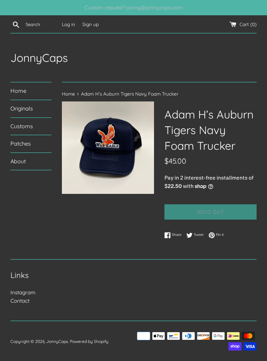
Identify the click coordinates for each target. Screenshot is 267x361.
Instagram (22, 292)
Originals (21, 108)
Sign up (90, 24)
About (18, 161)
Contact (20, 300)
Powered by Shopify (89, 341)
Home (18, 90)
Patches (20, 143)
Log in (68, 24)
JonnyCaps (39, 58)
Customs (21, 126)
